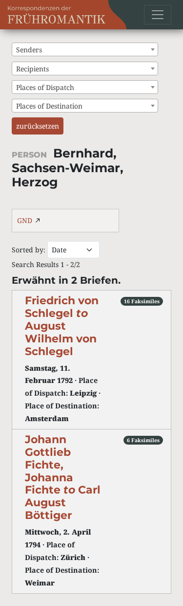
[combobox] (85, 49)
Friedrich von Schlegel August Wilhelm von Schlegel (62, 325)
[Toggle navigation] (157, 14)
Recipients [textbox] (32, 68)
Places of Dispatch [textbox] (45, 87)
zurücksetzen (37, 126)
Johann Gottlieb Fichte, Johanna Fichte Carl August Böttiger (63, 477)
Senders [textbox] (29, 49)
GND (24, 220)
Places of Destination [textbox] (49, 106)
